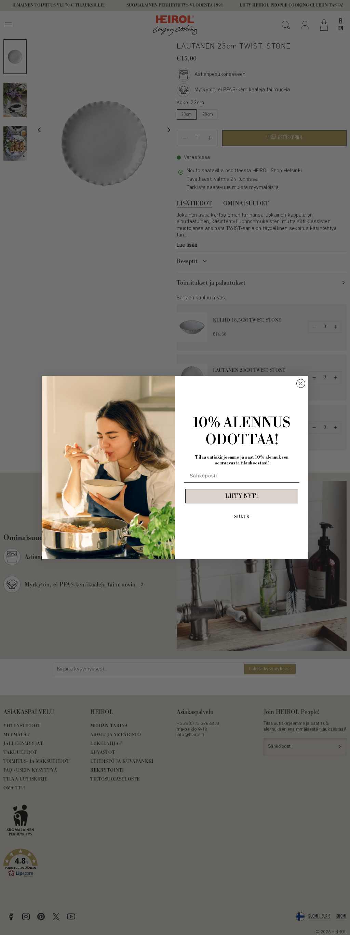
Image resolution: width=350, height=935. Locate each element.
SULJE (242, 516)
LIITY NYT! (241, 496)
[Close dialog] (301, 383)
